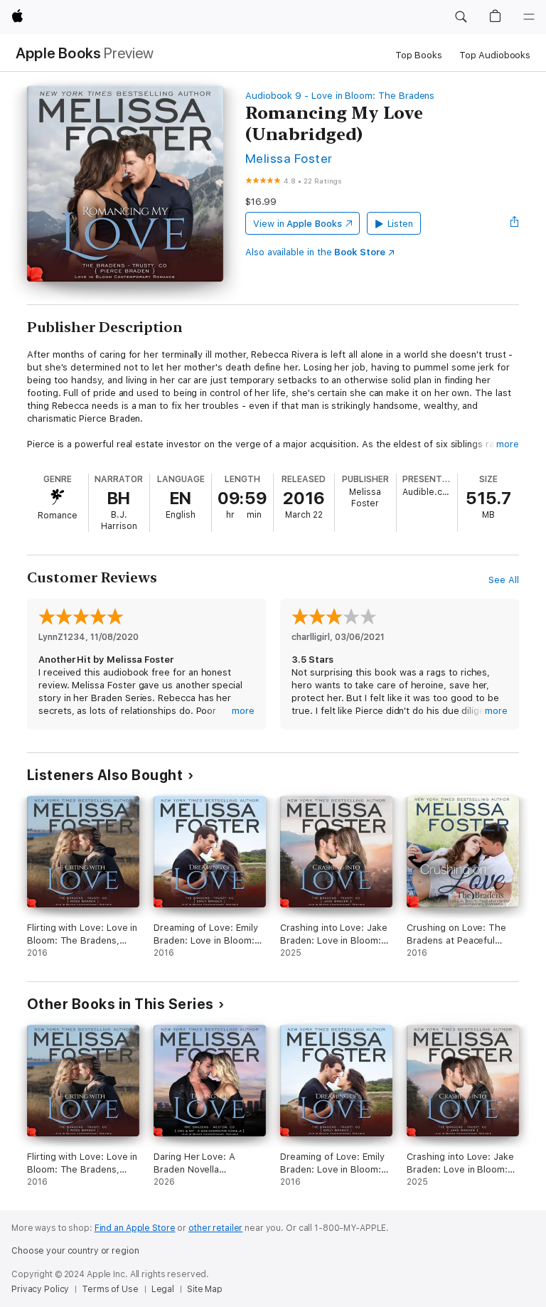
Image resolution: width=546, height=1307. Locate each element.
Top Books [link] (418, 55)
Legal (162, 1289)
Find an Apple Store (135, 1228)
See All (503, 580)
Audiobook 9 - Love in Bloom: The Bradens (339, 95)
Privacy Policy (40, 1289)
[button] (461, 17)
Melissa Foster (289, 158)
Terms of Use (110, 1289)
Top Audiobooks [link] (494, 55)
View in (297, 223)
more (507, 444)
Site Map (205, 1289)
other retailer (215, 1228)
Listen (400, 223)
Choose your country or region (75, 1251)
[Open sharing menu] (514, 223)
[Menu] (529, 17)
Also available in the (315, 252)
